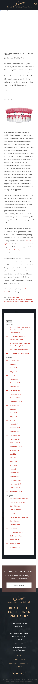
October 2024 (15, 443)
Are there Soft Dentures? (19, 350)
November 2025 (15, 394)
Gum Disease (14, 521)
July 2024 (13, 454)
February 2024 (15, 473)
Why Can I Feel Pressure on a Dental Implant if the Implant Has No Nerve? (20, 330)
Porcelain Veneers (16, 532)
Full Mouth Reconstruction (19, 517)
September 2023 (16, 491)
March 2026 (14, 379)
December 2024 (15, 435)
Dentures (13, 513)
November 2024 (15, 439)
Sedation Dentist (16, 536)
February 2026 (15, 383)
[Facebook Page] (13, 673)
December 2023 (15, 480)
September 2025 (16, 402)
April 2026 (13, 375)
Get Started (19, 585)
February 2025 (15, 428)
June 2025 (13, 413)
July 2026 (13, 364)
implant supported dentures (11, 301)
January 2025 (14, 432)
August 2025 (14, 405)
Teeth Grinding (15, 540)
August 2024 (14, 450)
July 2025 (13, 409)
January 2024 (15, 476)
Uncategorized (15, 547)
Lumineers (13, 528)
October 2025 (15, 398)
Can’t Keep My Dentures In (19, 353)
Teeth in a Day (15, 543)
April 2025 (13, 420)
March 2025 (14, 424)
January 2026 (14, 387)
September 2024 (16, 447)
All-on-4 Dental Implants (19, 499)
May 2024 (13, 462)
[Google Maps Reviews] (24, 673)
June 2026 (13, 368)
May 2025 (13, 417)
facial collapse (15, 299)
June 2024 (13, 458)
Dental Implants (14, 297)
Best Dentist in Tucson (17, 502)
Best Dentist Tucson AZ (19, 663)
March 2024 (14, 469)
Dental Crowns (15, 506)
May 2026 (13, 372)
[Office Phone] (35, 6)
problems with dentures (26, 301)
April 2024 (13, 465)
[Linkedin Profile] (20, 673)
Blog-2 (19, 667)
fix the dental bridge (14, 250)
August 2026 (14, 360)
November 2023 (15, 484)
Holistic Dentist (15, 525)
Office (16, 630)
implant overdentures (26, 299)
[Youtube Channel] (17, 673)
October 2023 (15, 488)
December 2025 (15, 390)
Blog (19, 656)
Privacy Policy (19, 659)
